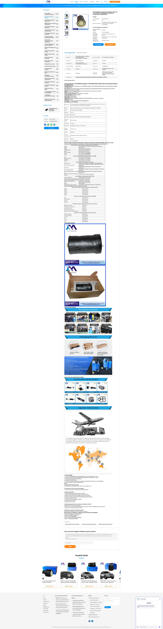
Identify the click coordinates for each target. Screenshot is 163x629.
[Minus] (160, 599)
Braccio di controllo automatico (51, 61)
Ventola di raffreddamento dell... (51, 76)
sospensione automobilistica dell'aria (89, 524)
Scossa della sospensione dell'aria (51, 14)
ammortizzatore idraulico (51, 69)
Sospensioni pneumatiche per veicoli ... (51, 96)
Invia (70, 546)
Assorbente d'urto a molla (51, 89)
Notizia (44, 605)
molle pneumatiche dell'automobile (105, 524)
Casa (44, 598)
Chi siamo (45, 603)
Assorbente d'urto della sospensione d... (51, 30)
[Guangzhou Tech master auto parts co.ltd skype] (54, 125)
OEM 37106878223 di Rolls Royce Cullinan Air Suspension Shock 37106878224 (79, 608)
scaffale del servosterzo (51, 66)
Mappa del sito (46, 606)
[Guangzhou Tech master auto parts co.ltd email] (45, 125)
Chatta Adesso (115, 1)
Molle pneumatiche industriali (51, 58)
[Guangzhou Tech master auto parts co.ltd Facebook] (89, 621)
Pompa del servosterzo (51, 64)
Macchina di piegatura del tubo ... (51, 48)
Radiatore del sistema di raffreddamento (51, 100)
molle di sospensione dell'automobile (72, 524)
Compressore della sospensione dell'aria (51, 37)
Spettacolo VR (46, 601)
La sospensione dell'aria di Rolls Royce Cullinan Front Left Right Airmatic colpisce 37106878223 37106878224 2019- (79, 602)
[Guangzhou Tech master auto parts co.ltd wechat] (51, 125)
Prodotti (45, 599)
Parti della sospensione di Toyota (51, 82)
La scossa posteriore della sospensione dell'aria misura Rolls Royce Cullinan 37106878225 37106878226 (79, 614)
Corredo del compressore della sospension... (51, 40)
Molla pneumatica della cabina (51, 55)
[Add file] (138, 627)
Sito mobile (45, 608)
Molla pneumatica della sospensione (51, 79)
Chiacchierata (51, 128)
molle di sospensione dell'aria (51, 17)
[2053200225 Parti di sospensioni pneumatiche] (46, 110)
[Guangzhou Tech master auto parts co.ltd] (48, 1)
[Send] (160, 627)
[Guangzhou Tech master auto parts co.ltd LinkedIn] (92, 621)
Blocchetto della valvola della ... (51, 72)
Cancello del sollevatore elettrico (51, 86)
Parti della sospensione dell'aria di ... (51, 27)
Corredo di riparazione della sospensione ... (51, 45)
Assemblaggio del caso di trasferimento (51, 92)
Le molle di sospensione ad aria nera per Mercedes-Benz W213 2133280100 (62, 612)
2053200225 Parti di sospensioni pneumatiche (53, 109)
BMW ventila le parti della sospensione (51, 24)
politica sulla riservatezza (46, 611)
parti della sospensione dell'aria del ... (51, 21)
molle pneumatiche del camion (51, 51)
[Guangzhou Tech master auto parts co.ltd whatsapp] (48, 125)
